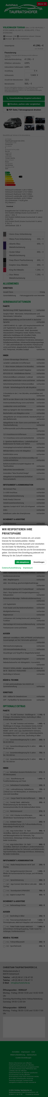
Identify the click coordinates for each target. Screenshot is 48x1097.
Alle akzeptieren (22, 562)
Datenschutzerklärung (11, 568)
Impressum (28, 568)
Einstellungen (39, 562)
